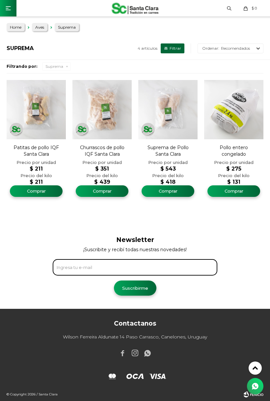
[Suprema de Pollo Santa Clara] (168, 109)
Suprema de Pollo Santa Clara (168, 151)
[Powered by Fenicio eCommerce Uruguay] (253, 394)
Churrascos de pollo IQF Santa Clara (102, 151)
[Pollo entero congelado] (233, 109)
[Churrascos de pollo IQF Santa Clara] (102, 109)
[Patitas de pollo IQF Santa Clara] (36, 109)
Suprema (54, 66)
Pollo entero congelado (234, 151)
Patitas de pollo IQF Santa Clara (36, 151)
